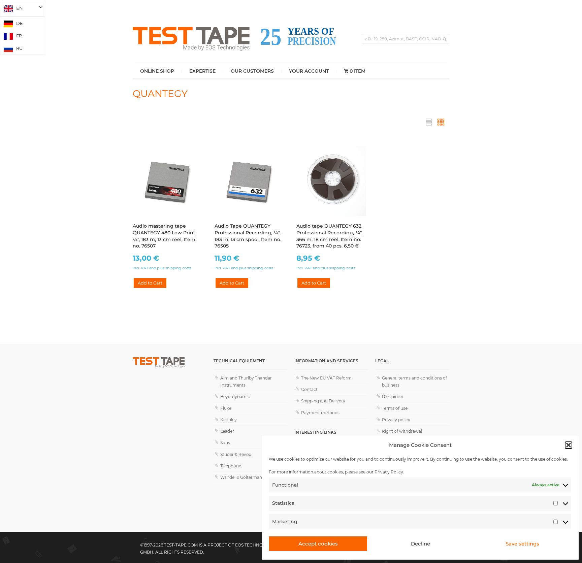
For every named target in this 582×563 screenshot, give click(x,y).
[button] (568, 445)
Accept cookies (318, 543)
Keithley (228, 419)
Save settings (522, 543)
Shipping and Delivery (323, 400)
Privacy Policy (389, 471)
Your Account (309, 71)
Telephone (230, 465)
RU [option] (19, 48)
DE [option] (19, 23)
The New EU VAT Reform (326, 377)
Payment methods (320, 412)
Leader (227, 431)
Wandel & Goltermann (242, 477)
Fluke (225, 408)
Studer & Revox (235, 454)
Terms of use (395, 408)
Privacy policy (396, 419)
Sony (225, 442)
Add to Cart (150, 283)
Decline (420, 543)
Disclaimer (392, 396)
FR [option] (19, 35)
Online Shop (157, 71)
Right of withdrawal (402, 431)
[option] (22, 23)
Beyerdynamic (235, 396)
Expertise (202, 71)
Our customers (252, 71)
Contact (309, 389)
